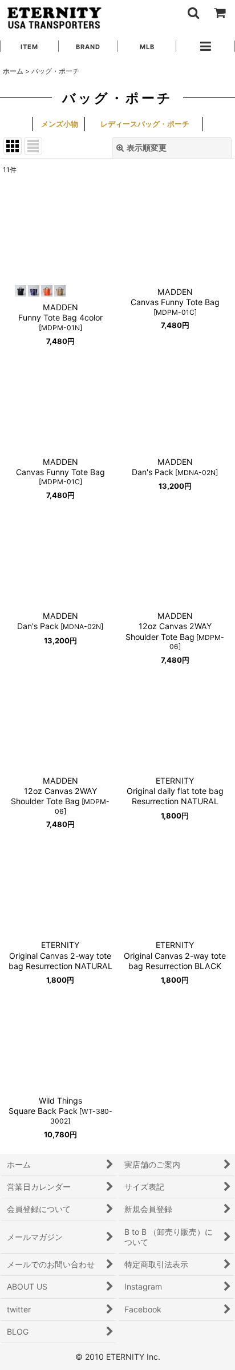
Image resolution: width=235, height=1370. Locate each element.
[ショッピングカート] (219, 12)
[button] (193, 12)
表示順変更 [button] (147, 147)
